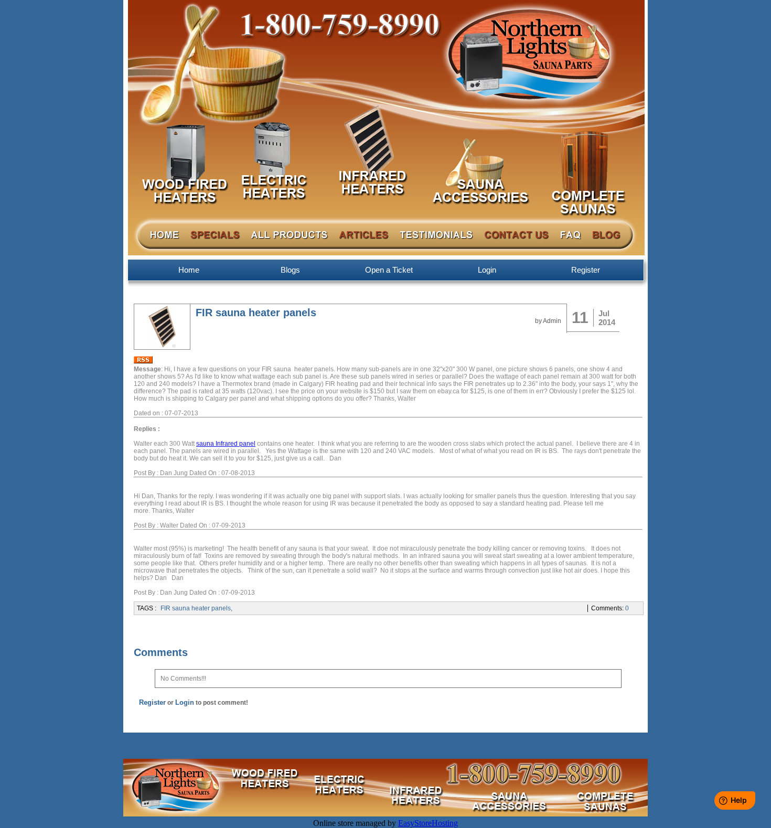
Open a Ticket (389, 269)
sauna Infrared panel (225, 443)
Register (585, 269)
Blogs (290, 269)
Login (487, 269)
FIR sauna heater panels (195, 608)
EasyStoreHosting (428, 823)
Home (188, 269)
